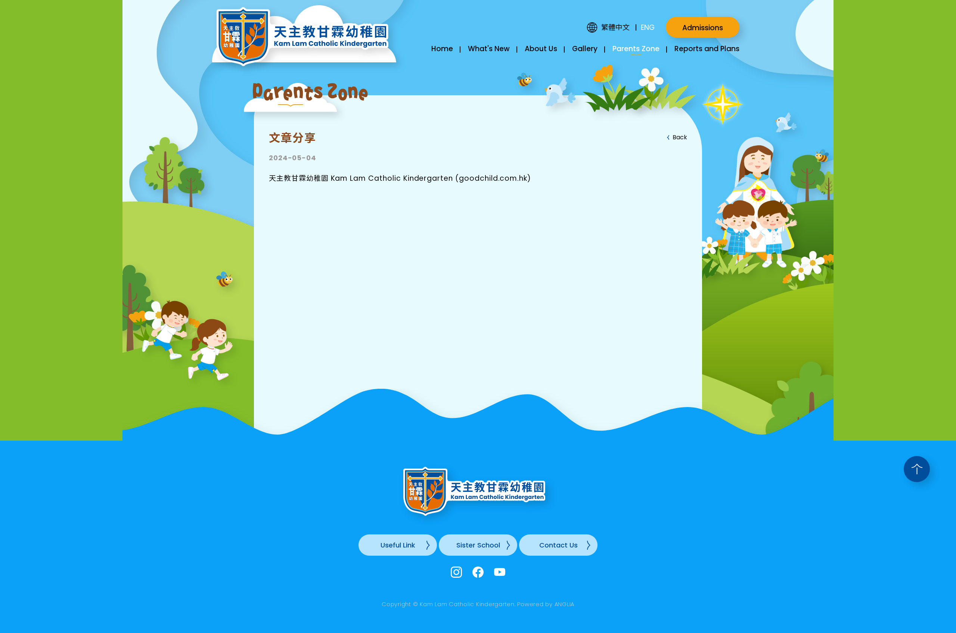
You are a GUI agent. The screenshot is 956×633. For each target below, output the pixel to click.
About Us (541, 49)
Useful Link (398, 545)
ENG (648, 27)
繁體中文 (615, 27)
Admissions (702, 28)
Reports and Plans (706, 49)
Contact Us (558, 545)
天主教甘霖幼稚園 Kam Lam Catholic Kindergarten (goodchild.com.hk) (400, 178)
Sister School (478, 545)
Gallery (585, 49)
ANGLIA (565, 604)
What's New (489, 49)
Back (680, 137)
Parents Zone (635, 49)
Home (442, 49)
